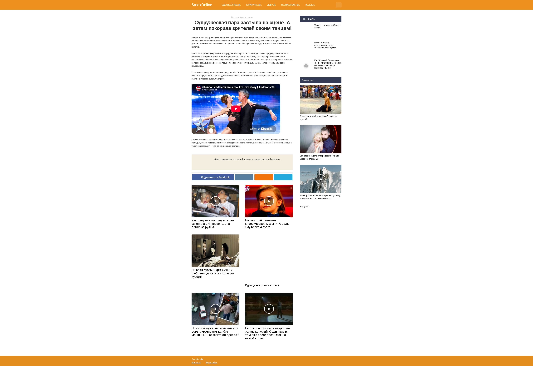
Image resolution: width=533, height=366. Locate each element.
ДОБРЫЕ (271, 5)
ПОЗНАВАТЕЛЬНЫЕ (290, 5)
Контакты (196, 362)
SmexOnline (202, 4)
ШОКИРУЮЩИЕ (254, 5)
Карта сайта (211, 362)
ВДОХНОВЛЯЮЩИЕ (231, 5)
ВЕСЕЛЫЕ (310, 5)
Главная (234, 17)
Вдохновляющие (246, 17)
